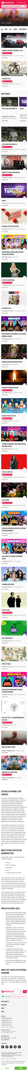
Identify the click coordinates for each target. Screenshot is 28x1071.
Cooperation (4, 1005)
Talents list (14, 1059)
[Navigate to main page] (7, 2)
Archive (3, 1059)
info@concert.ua (5, 1030)
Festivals (8, 23)
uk (21, 991)
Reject (7, 1068)
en (25, 991)
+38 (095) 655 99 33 (6, 1023)
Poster (3, 23)
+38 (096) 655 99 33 (6, 1020)
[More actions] (24, 47)
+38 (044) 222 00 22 (6, 1018)
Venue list (8, 1059)
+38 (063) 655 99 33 (6, 1025)
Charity (3, 1008)
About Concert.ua (5, 1001)
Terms (2, 1012)
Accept (21, 1068)
